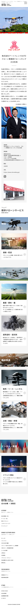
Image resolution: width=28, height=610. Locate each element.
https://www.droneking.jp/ (12, 172)
